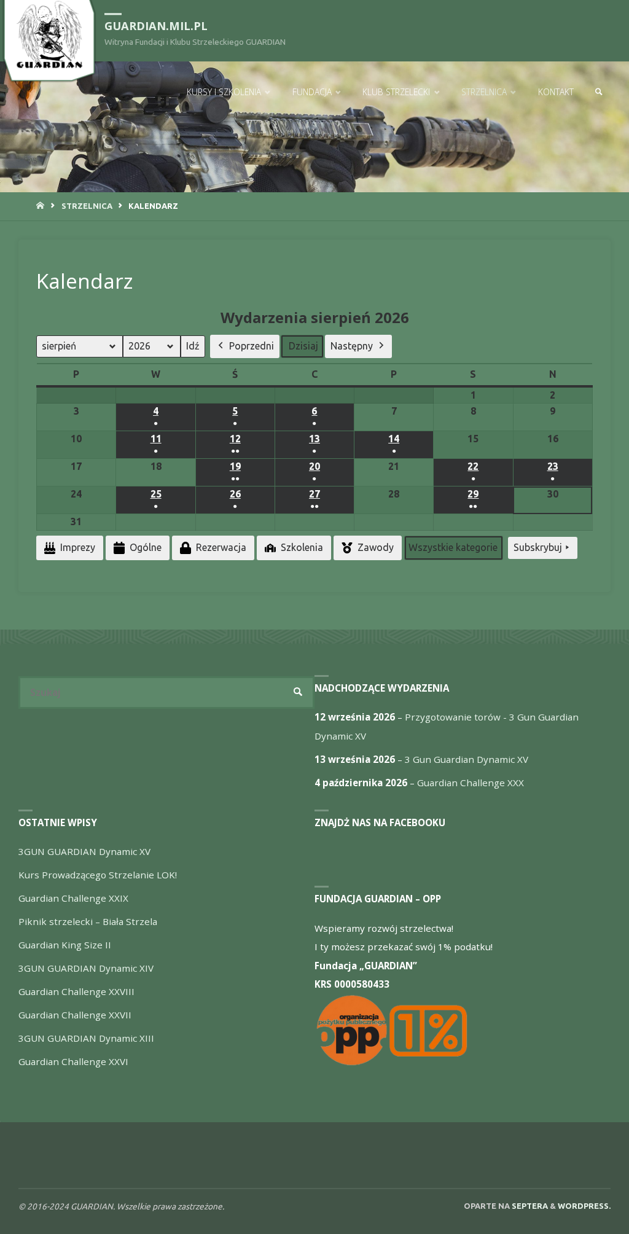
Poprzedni (251, 345)
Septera (529, 1205)
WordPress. (584, 1205)
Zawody (375, 547)
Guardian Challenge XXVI (73, 1061)
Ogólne (146, 547)
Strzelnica (86, 205)
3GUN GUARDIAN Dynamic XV (84, 851)
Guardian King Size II (64, 945)
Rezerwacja (221, 547)
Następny (351, 345)
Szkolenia (302, 547)
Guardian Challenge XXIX (73, 898)
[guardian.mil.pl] (49, 34)
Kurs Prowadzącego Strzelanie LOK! (97, 875)
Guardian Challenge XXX (470, 782)
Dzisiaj (303, 345)
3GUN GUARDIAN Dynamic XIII (86, 1038)
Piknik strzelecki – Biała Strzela (87, 921)
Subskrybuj (538, 547)
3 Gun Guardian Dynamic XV (466, 759)
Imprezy (77, 547)
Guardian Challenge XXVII (74, 1015)
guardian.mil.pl (156, 25)
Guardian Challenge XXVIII (76, 991)
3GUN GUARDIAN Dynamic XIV (86, 968)
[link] (599, 92)
